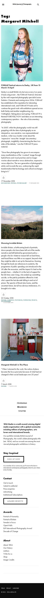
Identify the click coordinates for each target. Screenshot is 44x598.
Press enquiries (9, 488)
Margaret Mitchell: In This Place (14, 364)
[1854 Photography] (22, 4)
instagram (22, 403)
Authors (6, 551)
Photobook (18, 300)
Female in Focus (9, 522)
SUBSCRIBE (16, 588)
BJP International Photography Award (17, 528)
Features (3, 300)
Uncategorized (6, 301)
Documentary (5, 183)
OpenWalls (7, 525)
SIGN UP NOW (13, 459)
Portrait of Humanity (11, 516)
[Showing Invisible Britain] (22, 222)
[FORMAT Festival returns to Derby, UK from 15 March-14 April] (22, 53)
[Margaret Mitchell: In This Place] (22, 340)
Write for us (7, 553)
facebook (23, 407)
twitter (23, 411)
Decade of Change (10, 531)
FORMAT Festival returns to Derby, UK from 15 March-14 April (20, 86)
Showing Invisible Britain (11, 243)
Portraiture (27, 300)
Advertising (7, 491)
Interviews (10, 300)
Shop (5, 556)
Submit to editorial (10, 486)
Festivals (13, 183)
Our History (7, 548)
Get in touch (8, 483)
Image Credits (8, 559)
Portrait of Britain (9, 519)
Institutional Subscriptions (12, 494)
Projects (34, 300)
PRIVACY (8, 588)
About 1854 (8, 545)
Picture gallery (22, 183)
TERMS (3, 588)
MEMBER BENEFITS (15, 501)
